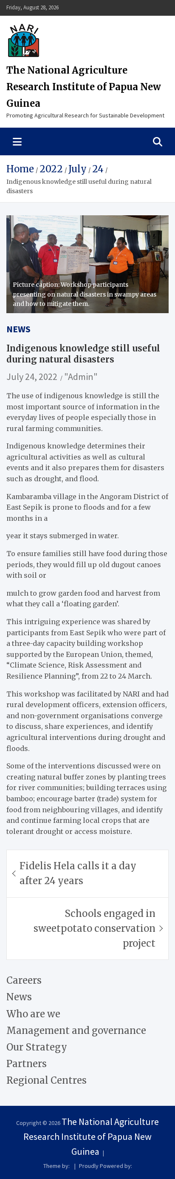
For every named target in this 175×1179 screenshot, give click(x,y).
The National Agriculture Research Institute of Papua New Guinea (83, 86)
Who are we (33, 1014)
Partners (26, 1064)
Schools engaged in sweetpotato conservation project (94, 928)
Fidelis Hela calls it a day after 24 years (78, 873)
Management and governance (76, 1030)
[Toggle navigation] (17, 141)
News (18, 329)
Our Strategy (36, 1047)
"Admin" (81, 377)
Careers (24, 980)
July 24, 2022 (31, 377)
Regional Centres (46, 1080)
